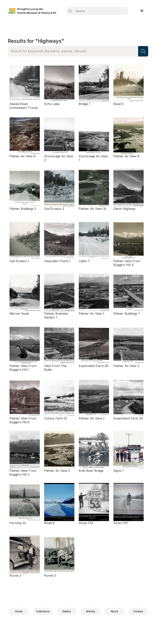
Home (18, 611)
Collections (43, 611)
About (114, 611)
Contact (138, 611)
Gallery (66, 611)
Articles (90, 611)
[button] (142, 11)
